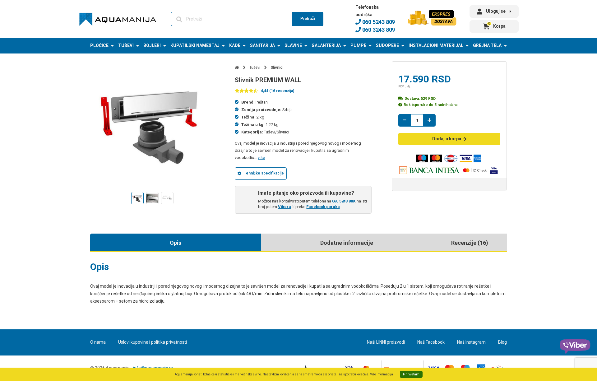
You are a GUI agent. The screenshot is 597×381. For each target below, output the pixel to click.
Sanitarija (262, 45)
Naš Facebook (431, 342)
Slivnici (277, 67)
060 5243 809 (378, 22)
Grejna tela (487, 45)
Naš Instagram (471, 342)
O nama (98, 342)
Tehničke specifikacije (264, 173)
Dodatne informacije (346, 242)
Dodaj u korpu (446, 138)
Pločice (99, 45)
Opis (175, 242)
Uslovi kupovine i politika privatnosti (152, 342)
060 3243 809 (378, 29)
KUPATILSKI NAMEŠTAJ (195, 45)
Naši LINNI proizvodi (386, 342)
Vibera (284, 206)
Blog (502, 342)
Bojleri (152, 45)
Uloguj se (496, 11)
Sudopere (387, 45)
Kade (234, 45)
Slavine (293, 45)
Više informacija (381, 374)
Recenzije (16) (469, 242)
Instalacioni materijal (436, 45)
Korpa (497, 25)
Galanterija (326, 45)
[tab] (175, 243)
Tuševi (126, 45)
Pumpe (358, 45)
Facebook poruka (323, 206)
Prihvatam (411, 374)
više (261, 157)
